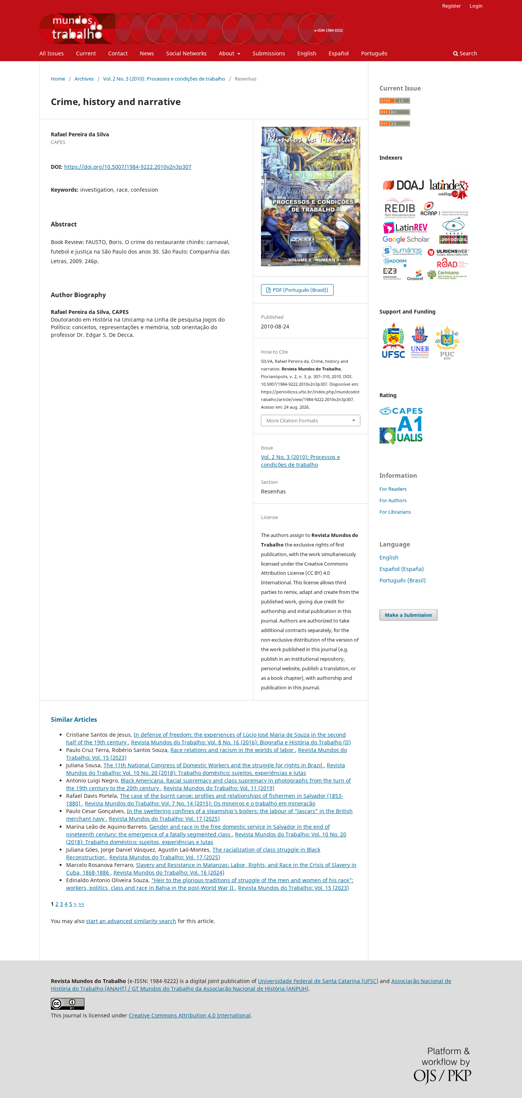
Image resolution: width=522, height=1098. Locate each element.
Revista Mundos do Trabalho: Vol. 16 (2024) (168, 872)
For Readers (393, 488)
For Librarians (395, 511)
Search (467, 53)
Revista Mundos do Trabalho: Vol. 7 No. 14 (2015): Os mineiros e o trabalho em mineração (200, 803)
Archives (84, 78)
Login (476, 5)
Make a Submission (408, 614)
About (227, 53)
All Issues (51, 53)
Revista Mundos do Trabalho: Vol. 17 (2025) (164, 818)
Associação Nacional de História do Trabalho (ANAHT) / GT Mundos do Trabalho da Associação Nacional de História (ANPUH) (251, 984)
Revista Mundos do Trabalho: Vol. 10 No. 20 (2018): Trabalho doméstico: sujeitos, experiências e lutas (205, 769)
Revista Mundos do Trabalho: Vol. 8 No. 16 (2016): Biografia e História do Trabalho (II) (241, 742)
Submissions (269, 53)
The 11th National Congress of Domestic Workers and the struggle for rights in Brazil (214, 765)
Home (58, 78)
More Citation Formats (292, 420)
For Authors (393, 500)
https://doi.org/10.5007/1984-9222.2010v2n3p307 (127, 166)
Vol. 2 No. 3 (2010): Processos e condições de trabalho (164, 78)
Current (86, 53)
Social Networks (186, 53)
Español (339, 53)
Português (374, 53)
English (306, 53)
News (147, 53)
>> (81, 903)
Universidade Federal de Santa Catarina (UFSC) (318, 981)
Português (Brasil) (402, 580)
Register (451, 5)
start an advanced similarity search (131, 921)
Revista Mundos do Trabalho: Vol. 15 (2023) (293, 887)
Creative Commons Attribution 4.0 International (190, 1015)
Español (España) (401, 568)
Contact (118, 53)
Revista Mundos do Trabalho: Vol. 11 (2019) (219, 788)
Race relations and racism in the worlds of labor (232, 750)
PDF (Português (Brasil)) (300, 289)
